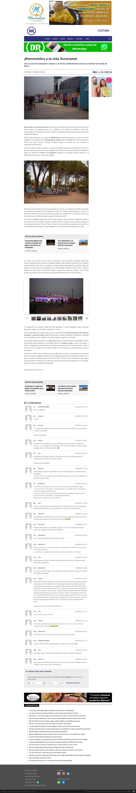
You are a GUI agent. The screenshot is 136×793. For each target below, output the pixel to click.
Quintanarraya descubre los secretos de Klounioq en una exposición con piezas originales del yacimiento (60, 729)
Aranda (47, 39)
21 (93, 72)
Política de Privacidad (13, 791)
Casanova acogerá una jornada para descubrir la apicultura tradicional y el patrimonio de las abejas (58, 739)
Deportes (70, 39)
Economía (79, 39)
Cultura (63, 39)
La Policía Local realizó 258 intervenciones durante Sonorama (67, 388)
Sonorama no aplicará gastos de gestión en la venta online (34, 388)
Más (87, 39)
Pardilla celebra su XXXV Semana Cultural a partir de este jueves (48, 731)
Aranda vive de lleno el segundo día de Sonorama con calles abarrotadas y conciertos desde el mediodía (60, 755)
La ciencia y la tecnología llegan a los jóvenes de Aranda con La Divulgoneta (51, 710)
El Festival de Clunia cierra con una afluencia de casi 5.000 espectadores (50, 760)
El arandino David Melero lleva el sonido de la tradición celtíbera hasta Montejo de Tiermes (55, 742)
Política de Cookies (24, 791)
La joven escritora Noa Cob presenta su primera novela (45, 737)
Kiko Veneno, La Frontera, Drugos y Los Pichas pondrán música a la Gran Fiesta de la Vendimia (57, 716)
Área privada (33, 791)
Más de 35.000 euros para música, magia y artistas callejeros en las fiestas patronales (54, 721)
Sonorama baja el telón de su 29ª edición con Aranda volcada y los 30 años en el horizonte (55, 750)
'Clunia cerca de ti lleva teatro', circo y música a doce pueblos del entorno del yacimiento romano (57, 718)
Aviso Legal (4, 791)
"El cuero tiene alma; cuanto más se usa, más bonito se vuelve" (47, 752)
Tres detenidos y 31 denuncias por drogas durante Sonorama (66, 243)
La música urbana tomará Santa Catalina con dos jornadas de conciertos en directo (53, 713)
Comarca (55, 39)
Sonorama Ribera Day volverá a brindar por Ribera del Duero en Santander (51, 747)
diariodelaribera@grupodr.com (37, 785)
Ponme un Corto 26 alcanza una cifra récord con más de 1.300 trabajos (50, 724)
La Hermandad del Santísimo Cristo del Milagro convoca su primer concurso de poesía (54, 726)
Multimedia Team (121, 791)
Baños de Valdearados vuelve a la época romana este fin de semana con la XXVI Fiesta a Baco (57, 734)
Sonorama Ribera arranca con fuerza (40, 758)
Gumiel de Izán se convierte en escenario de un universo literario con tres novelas (53, 745)
